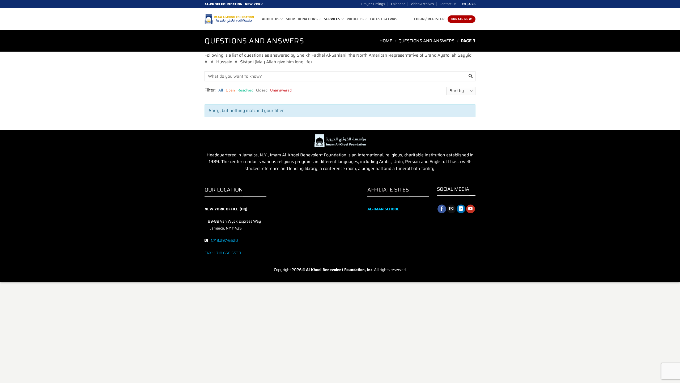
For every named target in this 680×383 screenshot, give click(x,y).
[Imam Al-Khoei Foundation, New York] (229, 19)
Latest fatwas (383, 19)
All (220, 90)
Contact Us (448, 4)
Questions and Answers (426, 41)
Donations (308, 19)
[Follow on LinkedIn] (461, 209)
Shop (290, 19)
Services (332, 19)
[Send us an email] (451, 209)
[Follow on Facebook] (441, 209)
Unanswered (281, 90)
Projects (355, 19)
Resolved (245, 90)
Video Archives (422, 4)
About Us (270, 19)
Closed (261, 90)
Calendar (398, 4)
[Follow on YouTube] (470, 209)
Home (386, 41)
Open (230, 90)
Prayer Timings (373, 4)
